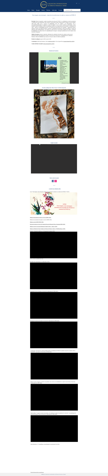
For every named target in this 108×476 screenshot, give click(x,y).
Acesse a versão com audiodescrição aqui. (36, 258)
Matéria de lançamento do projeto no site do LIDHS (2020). (40, 217)
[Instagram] (56, 181)
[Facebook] (53, 181)
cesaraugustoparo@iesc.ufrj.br (68, 41)
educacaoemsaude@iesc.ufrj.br (48, 43)
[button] (33, 10)
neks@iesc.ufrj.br (51, 41)
